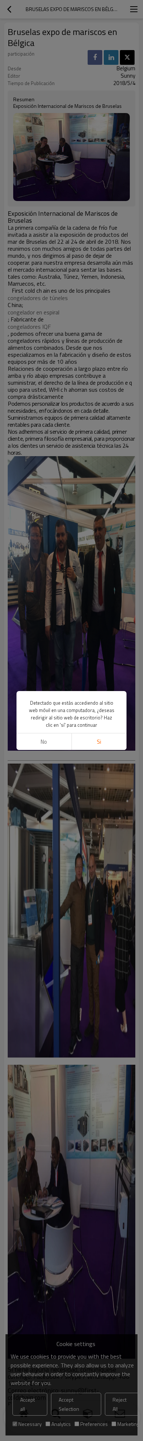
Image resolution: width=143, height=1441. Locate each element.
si (99, 741)
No (44, 741)
